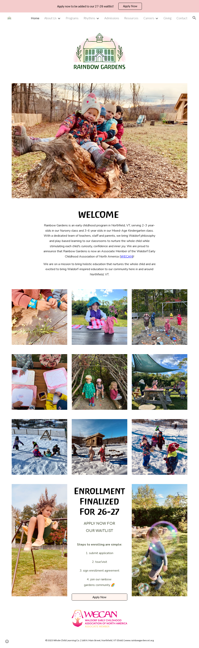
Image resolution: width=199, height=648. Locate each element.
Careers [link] (148, 18)
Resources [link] (131, 18)
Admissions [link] (111, 18)
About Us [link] (50, 18)
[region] (99, 6)
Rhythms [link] (89, 18)
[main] (99, 250)
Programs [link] (72, 18)
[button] (194, 18)
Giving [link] (167, 18)
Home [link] (35, 18)
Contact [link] (181, 18)
